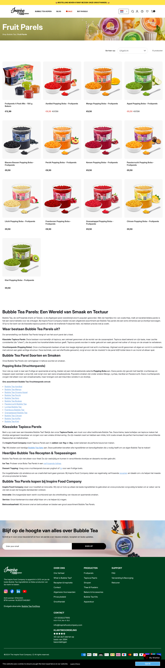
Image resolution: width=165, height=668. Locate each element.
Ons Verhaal (59, 573)
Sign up (89, 546)
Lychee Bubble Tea (13, 407)
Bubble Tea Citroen (13, 415)
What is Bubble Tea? (63, 578)
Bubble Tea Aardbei (13, 386)
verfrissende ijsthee (52, 463)
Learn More (75, 664)
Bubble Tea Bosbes (13, 401)
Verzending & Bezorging (122, 578)
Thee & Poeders (91, 587)
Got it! (147, 664)
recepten (123, 473)
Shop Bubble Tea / (9, 34)
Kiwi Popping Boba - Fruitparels (19, 280)
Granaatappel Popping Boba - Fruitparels (99, 222)
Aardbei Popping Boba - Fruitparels (62, 103)
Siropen (87, 583)
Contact (57, 587)
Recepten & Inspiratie (63, 583)
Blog (58, 11)
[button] (132, 11)
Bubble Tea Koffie (12, 418)
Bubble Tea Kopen (43, 11)
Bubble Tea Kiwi (12, 421)
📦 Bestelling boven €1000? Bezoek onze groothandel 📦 (82, 2)
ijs (61, 468)
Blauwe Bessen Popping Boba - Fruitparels (19, 163)
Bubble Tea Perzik (13, 395)
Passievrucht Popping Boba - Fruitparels (140, 163)
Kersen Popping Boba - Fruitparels (102, 162)
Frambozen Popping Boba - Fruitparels (58, 222)
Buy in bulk (82, 11)
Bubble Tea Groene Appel (16, 392)
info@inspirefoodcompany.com (68, 625)
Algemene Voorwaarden (64, 592)
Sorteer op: (110, 51)
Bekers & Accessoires (93, 592)
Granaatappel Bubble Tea (16, 412)
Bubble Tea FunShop (31, 606)
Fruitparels (88, 573)
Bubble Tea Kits (91, 597)
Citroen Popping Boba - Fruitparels (143, 221)
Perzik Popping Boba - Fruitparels (61, 162)
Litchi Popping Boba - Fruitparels (20, 221)
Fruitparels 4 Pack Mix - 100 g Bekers (18, 104)
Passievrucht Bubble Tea (16, 404)
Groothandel (59, 602)
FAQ (113, 573)
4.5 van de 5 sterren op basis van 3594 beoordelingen (64, 639)
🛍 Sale (69, 11)
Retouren (116, 583)
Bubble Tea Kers (12, 398)
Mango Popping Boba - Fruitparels (102, 103)
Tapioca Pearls (90, 578)
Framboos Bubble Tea (14, 410)
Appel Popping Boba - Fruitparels (142, 103)
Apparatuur (89, 602)
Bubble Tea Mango (13, 389)
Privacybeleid (60, 597)
